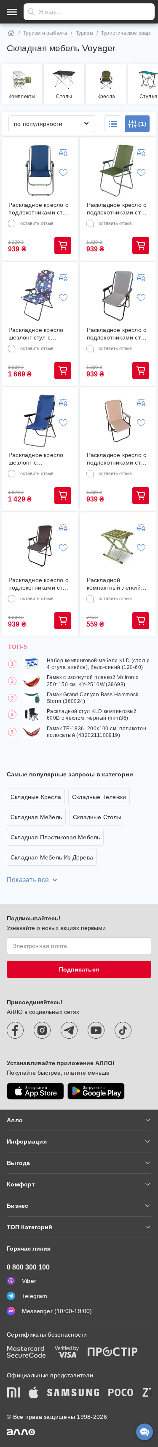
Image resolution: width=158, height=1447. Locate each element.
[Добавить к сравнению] (63, 152)
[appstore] (35, 1091)
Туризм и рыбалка (45, 33)
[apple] (34, 1393)
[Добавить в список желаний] (63, 172)
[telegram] (69, 1030)
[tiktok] (123, 1030)
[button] (112, 123)
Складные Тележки (99, 797)
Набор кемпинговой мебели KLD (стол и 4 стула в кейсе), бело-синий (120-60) (98, 664)
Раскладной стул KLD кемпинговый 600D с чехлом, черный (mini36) (92, 714)
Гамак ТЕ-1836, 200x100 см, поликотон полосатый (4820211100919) (96, 732)
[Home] (11, 33)
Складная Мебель (36, 817)
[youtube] (96, 1030)
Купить (62, 245)
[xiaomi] (13, 1393)
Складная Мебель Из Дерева (52, 857)
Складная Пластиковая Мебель (55, 837)
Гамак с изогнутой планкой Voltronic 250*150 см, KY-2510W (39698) (93, 680)
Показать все (28, 879)
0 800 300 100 (28, 1267)
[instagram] (42, 1030)
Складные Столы (97, 817)
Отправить (31, 12)
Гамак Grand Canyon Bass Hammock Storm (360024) (93, 698)
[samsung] (73, 1393)
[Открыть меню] (11, 11)
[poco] (121, 1393)
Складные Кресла (36, 797)
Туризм (84, 33)
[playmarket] (96, 1091)
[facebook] (15, 1030)
